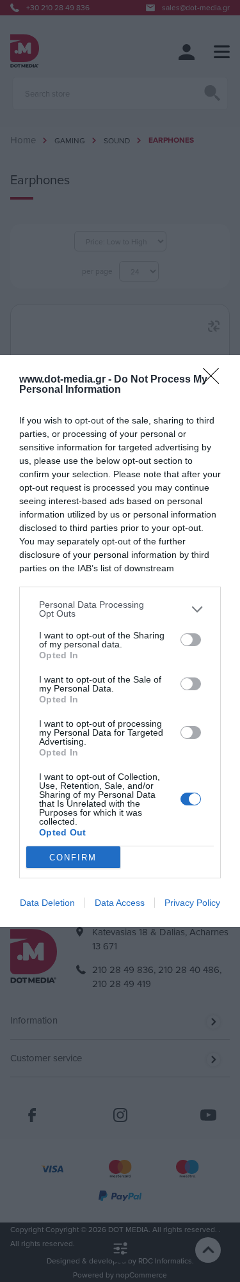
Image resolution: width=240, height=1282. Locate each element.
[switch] (190, 639)
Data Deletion (47, 903)
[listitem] (120, 609)
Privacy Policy (192, 903)
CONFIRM (73, 857)
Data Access (120, 903)
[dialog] (120, 641)
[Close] (215, 380)
